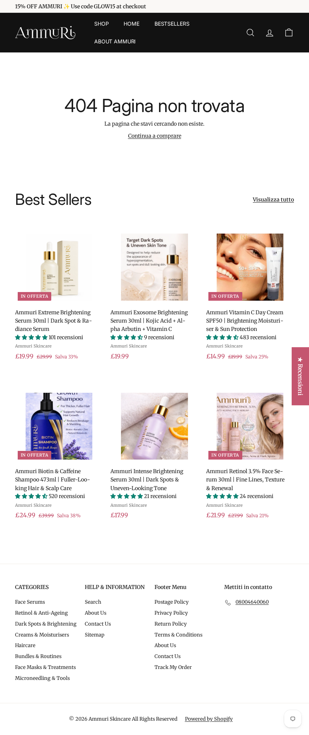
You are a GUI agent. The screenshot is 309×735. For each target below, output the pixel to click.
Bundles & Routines (38, 656)
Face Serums (30, 602)
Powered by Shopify (209, 719)
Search (93, 602)
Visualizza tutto (273, 199)
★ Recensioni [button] (300, 376)
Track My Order (173, 667)
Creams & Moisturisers (42, 635)
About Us (95, 613)
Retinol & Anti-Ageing (41, 613)
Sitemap (94, 635)
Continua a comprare (154, 135)
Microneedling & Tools (42, 678)
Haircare (25, 645)
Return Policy (170, 624)
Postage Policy (171, 602)
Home (131, 23)
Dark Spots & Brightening (45, 624)
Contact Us (98, 624)
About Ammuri (115, 41)
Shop (101, 23)
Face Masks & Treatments (45, 667)
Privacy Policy (171, 613)
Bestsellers (171, 23)
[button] (32, 337)
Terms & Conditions (178, 635)
